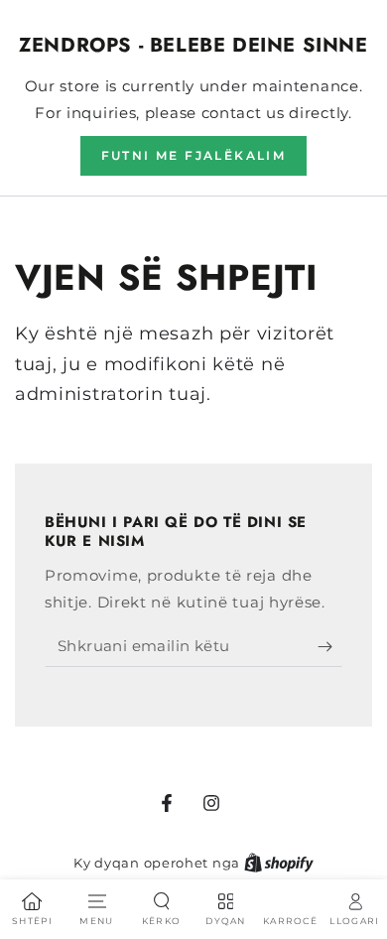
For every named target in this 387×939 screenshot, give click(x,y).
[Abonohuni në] (330, 647)
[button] (194, 156)
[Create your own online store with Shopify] (279, 863)
